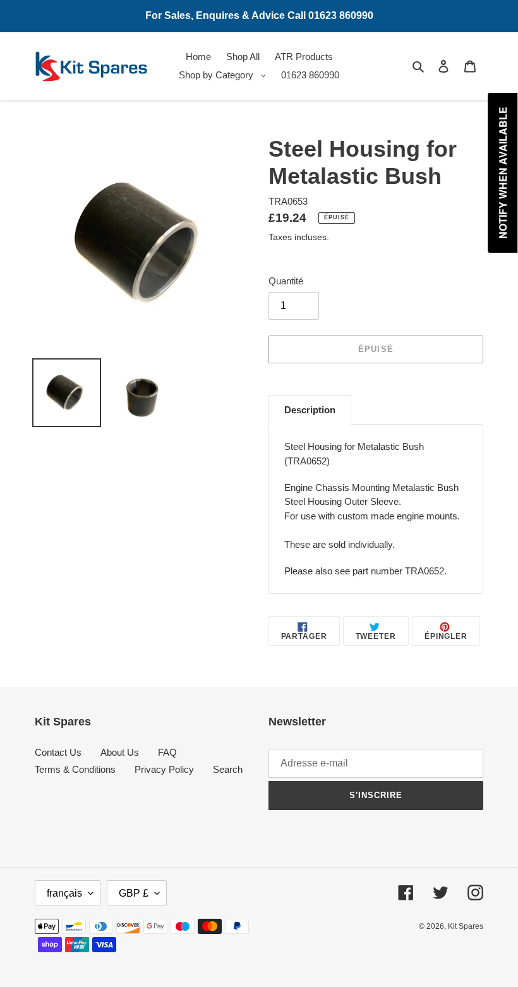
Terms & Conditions (75, 769)
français (64, 893)
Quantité (285, 281)
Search (228, 769)
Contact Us (58, 752)
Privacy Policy (164, 769)
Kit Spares (465, 926)
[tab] (309, 410)
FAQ (167, 752)
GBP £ (133, 893)
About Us (119, 752)
